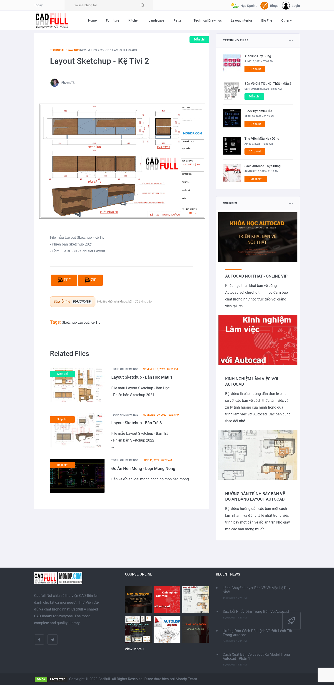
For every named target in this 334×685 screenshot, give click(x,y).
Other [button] (285, 20)
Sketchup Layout (75, 322)
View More (133, 649)
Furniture (112, 20)
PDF (67, 280)
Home (92, 20)
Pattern (179, 20)
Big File (266, 20)
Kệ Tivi (95, 322)
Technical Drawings (208, 20)
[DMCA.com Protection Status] (51, 679)
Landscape (157, 20)
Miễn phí (199, 39)
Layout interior (241, 20)
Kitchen (134, 20)
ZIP (93, 280)
